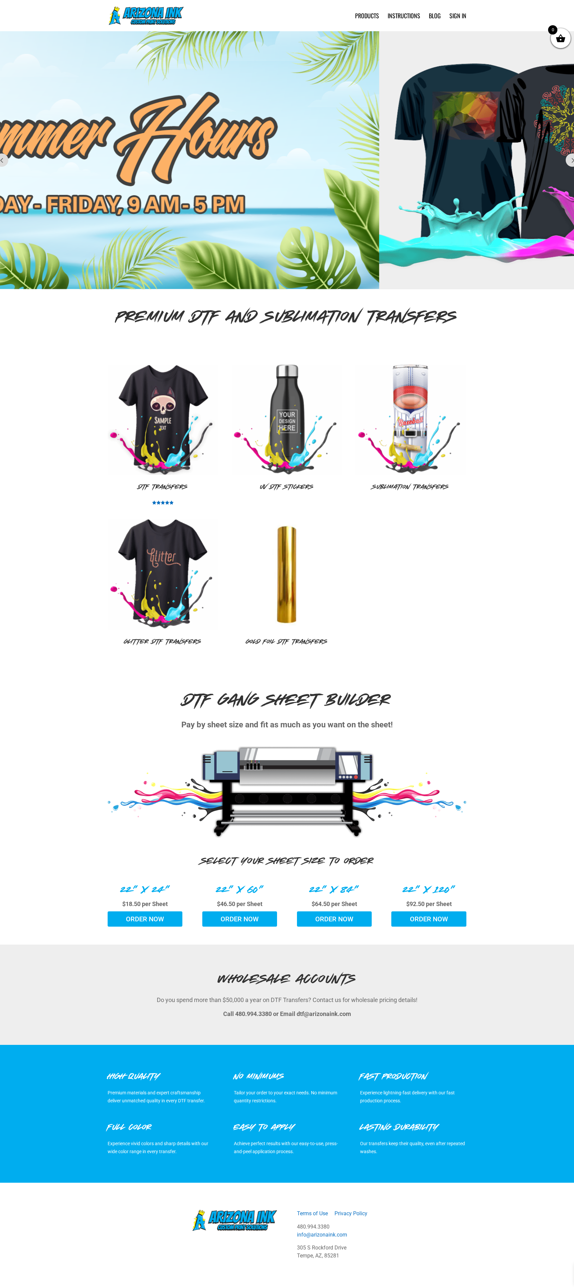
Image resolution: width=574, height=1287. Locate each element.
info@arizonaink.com (322, 1235)
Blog (435, 16)
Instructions (404, 16)
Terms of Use (312, 1213)
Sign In (457, 16)
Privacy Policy (351, 1213)
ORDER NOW (145, 919)
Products (367, 16)
